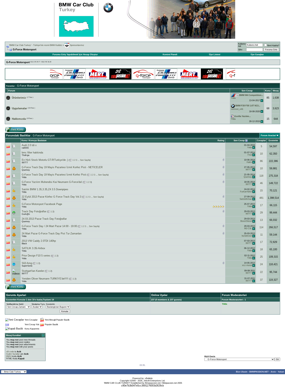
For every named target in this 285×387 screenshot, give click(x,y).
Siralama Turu (38, 304)
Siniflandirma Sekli (14, 304)
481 (261, 197)
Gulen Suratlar (13, 354)
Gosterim (273, 140)
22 (261, 272)
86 (261, 161)
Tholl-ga (25, 155)
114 (261, 227)
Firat (250, 155)
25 (261, 256)
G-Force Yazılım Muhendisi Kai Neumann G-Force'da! (52, 182)
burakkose (247, 236)
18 (261, 249)
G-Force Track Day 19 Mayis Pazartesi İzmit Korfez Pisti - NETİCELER (62, 167)
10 (261, 153)
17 (261, 205)
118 (261, 175)
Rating (221, 140)
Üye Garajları (257, 54)
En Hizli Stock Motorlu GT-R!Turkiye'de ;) (45, 159)
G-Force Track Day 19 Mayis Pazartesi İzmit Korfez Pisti (54, 174)
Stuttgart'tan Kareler (33, 270)
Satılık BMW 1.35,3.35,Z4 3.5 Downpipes (45, 189)
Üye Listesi (214, 54)
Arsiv (273, 372)
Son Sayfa (85, 160)
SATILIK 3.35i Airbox (33, 248)
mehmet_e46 (237, 109)
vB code (10, 351)
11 (261, 234)
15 (261, 190)
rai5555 (25, 148)
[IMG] (8, 356)
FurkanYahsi (246, 191)
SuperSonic (27, 266)
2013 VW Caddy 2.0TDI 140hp (39, 240)
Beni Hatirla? (273, 45)
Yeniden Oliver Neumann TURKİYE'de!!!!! (45, 278)
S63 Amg (27, 263)
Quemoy (26, 170)
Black (24, 243)
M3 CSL (248, 228)
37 (261, 279)
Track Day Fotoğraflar (34, 211)
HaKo (249, 162)
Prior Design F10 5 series (36, 255)
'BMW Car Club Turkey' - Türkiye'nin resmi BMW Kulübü (35, 45)
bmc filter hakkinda (32, 152)
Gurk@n (26, 214)
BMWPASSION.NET (259, 372)
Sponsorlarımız (76, 45)
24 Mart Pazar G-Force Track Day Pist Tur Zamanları (52, 233)
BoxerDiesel (246, 221)
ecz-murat (247, 265)
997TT (25, 162)
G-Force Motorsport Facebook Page (42, 204)
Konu (24, 140)
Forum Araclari (268, 135)
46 (261, 183)
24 (261, 264)
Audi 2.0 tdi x (29, 145)
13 (261, 219)
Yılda (233, 98)
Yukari (281, 372)
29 (261, 212)
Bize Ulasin (241, 372)
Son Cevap (239, 140)
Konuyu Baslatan (38, 140)
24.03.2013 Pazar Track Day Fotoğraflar (44, 218)
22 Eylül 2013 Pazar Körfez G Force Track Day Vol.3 (51, 196)
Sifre (240, 49)
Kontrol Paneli (170, 54)
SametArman (246, 199)
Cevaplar (261, 140)
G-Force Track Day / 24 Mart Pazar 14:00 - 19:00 (49, 226)
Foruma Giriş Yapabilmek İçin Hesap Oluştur (75, 54)
